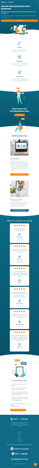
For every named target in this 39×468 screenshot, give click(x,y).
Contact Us (20, 438)
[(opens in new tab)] (19, 448)
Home (19, 429)
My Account (19, 441)
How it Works (19, 431)
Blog (19, 436)
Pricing (19, 434)
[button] (19, 210)
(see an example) (13, 166)
